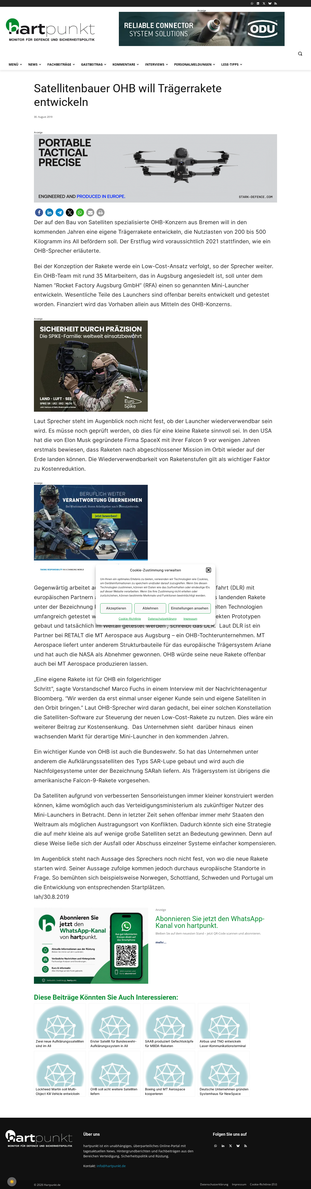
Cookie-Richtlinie (130, 618)
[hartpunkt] (50, 29)
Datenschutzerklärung (162, 618)
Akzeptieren (116, 608)
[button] (208, 570)
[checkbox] (11, 1181)
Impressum (190, 618)
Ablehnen (150, 608)
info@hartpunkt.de (111, 1166)
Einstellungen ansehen (189, 608)
